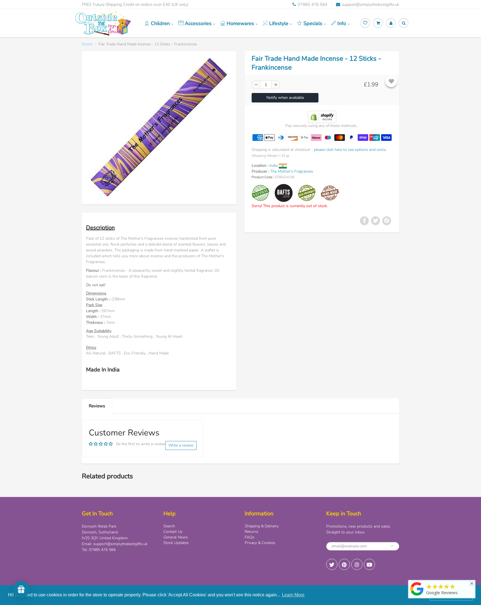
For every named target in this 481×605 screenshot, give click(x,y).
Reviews (97, 406)
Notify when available (285, 97)
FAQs (249, 537)
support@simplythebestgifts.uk (370, 4)
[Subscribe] (392, 546)
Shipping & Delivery (262, 526)
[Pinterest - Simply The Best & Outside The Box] (344, 564)
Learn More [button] (293, 594)
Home (87, 44)
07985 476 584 (312, 4)
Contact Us (173, 531)
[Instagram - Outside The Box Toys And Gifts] (356, 564)
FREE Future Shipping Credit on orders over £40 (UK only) (135, 4)
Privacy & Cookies (260, 542)
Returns (251, 531)
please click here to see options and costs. (350, 149)
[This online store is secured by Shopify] (322, 116)
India (274, 165)
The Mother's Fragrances (291, 171)
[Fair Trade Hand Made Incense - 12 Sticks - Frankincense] (159, 127)
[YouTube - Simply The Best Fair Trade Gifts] (369, 564)
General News (175, 537)
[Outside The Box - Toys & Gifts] (417, 595)
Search (169, 526)
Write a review (180, 445)
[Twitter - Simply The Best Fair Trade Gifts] (331, 564)
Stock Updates (176, 542)
